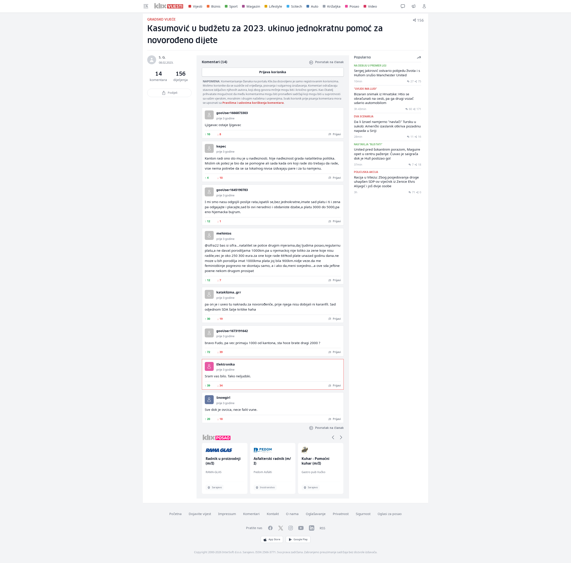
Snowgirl (223, 397)
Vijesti (197, 6)
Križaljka (334, 6)
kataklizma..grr (228, 292)
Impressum (227, 513)
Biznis (215, 6)
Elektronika (225, 364)
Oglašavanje (316, 513)
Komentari (251, 513)
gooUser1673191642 (232, 331)
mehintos (223, 233)
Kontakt (273, 513)
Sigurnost (363, 513)
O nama (292, 513)
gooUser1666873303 (232, 113)
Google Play (301, 539)
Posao (354, 6)
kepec (221, 146)
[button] (333, 437)
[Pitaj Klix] (403, 6)
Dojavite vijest (200, 513)
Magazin (253, 6)
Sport (233, 6)
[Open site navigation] (146, 6)
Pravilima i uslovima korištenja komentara (253, 103)
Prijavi (336, 134)
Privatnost (341, 513)
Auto (314, 6)
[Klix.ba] (168, 5)
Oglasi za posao (390, 514)
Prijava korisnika (272, 72)
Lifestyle (275, 6)
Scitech (296, 6)
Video (372, 6)
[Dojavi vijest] (414, 6)
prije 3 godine (225, 118)
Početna (175, 514)
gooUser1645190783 (232, 190)
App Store (274, 539)
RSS (322, 528)
